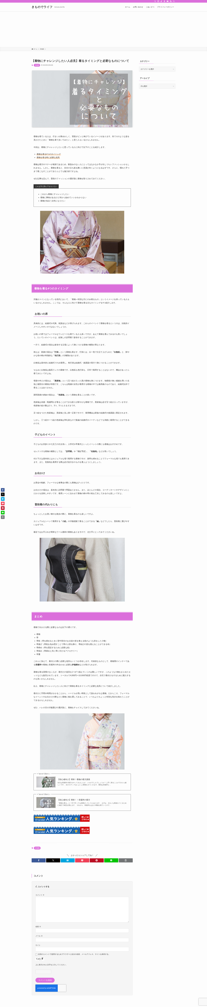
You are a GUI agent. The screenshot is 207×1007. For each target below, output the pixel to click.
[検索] (173, 1)
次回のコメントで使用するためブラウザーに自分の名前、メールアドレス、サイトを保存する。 (74, 954)
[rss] (170, 1)
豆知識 (37, 65)
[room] (164, 1)
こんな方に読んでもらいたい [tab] (46, 186)
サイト (37, 945)
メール (39, 936)
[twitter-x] (155, 1)
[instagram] (158, 1)
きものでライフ (42, 6)
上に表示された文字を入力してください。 (51, 965)
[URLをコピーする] (126, 860)
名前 (38, 927)
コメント (39, 895)
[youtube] (167, 1)
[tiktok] (161, 1)
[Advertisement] (103, 29)
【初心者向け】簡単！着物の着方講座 (74, 779)
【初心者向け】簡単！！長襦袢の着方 (74, 800)
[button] (39, 860)
